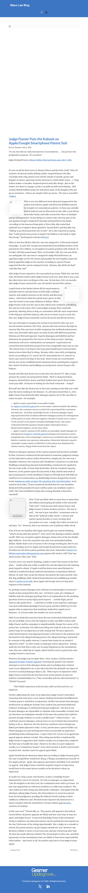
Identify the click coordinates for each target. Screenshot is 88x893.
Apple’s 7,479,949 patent (36, 434)
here (45, 237)
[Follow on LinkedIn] (48, 886)
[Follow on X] (40, 886)
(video (12, 196)
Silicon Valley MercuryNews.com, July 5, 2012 (50, 160)
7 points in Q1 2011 (23, 581)
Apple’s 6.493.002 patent (25, 406)
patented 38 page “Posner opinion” (25, 662)
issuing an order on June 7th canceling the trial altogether (43, 481)
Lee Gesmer (16, 147)
